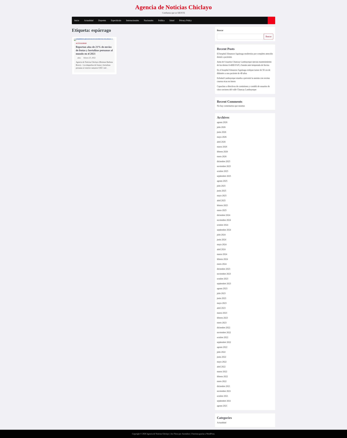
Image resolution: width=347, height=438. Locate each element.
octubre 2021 (222, 396)
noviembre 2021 (224, 391)
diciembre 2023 (223, 269)
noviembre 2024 (224, 220)
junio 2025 (221, 191)
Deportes (102, 20)
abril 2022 (221, 366)
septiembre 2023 (224, 283)
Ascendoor (186, 434)
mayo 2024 (221, 244)
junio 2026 (221, 132)
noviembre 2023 (224, 274)
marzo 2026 (222, 147)
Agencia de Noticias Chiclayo (173, 7)
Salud (171, 20)
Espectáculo (116, 20)
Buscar (220, 30)
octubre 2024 (222, 225)
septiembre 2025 (224, 176)
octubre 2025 (222, 171)
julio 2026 (221, 127)
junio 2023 (221, 298)
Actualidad (88, 20)
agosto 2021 (222, 406)
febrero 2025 (222, 205)
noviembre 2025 (224, 166)
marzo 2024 (222, 254)
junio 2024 (221, 239)
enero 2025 (221, 210)
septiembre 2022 (224, 342)
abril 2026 (221, 142)
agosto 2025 (222, 181)
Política (161, 20)
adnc (79, 58)
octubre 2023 (222, 279)
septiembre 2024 (224, 230)
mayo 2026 (221, 137)
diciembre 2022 (223, 327)
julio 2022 (221, 352)
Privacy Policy (185, 20)
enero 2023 (221, 323)
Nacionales (148, 20)
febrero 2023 (222, 318)
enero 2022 (221, 381)
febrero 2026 (222, 151)
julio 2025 (221, 186)
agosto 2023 (222, 288)
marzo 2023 (222, 313)
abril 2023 (221, 308)
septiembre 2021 (224, 401)
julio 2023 (221, 293)
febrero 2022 (222, 376)
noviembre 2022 (224, 332)
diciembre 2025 (223, 161)
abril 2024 (221, 249)
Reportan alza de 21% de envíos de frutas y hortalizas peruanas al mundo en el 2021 (94, 50)
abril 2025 (221, 200)
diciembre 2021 (223, 386)
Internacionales (132, 20)
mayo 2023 (221, 303)
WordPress (210, 434)
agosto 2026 (222, 122)
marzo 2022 (222, 371)
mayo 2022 (221, 362)
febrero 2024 (222, 259)
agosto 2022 (222, 347)
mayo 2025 (221, 195)
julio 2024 (221, 235)
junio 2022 (221, 357)
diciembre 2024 (223, 215)
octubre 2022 (222, 337)
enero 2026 (221, 156)
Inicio (76, 20)
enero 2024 (221, 264)
